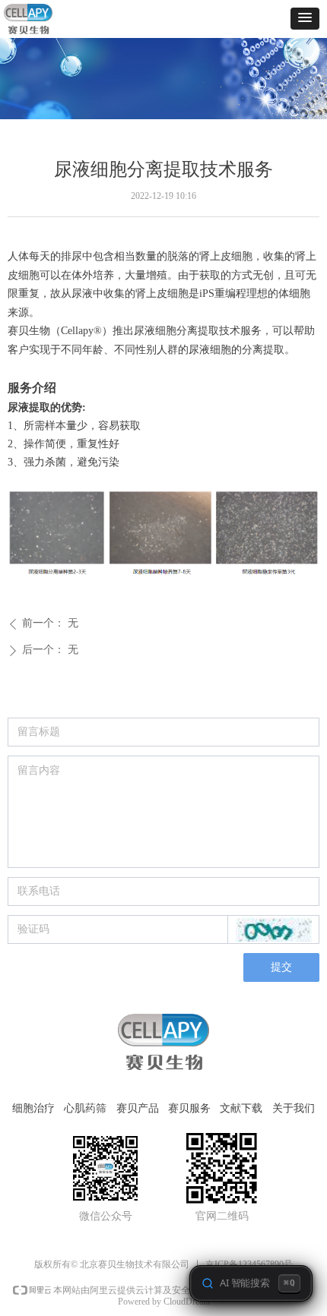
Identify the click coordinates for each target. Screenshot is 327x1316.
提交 (281, 967)
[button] (304, 19)
